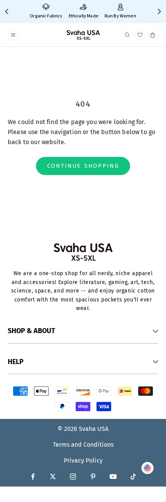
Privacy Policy (83, 460)
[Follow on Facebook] (33, 476)
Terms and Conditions (83, 444)
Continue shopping (83, 165)
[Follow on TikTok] (133, 476)
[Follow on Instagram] (73, 476)
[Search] (127, 34)
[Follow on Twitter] (53, 476)
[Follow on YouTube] (113, 476)
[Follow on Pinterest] (93, 476)
